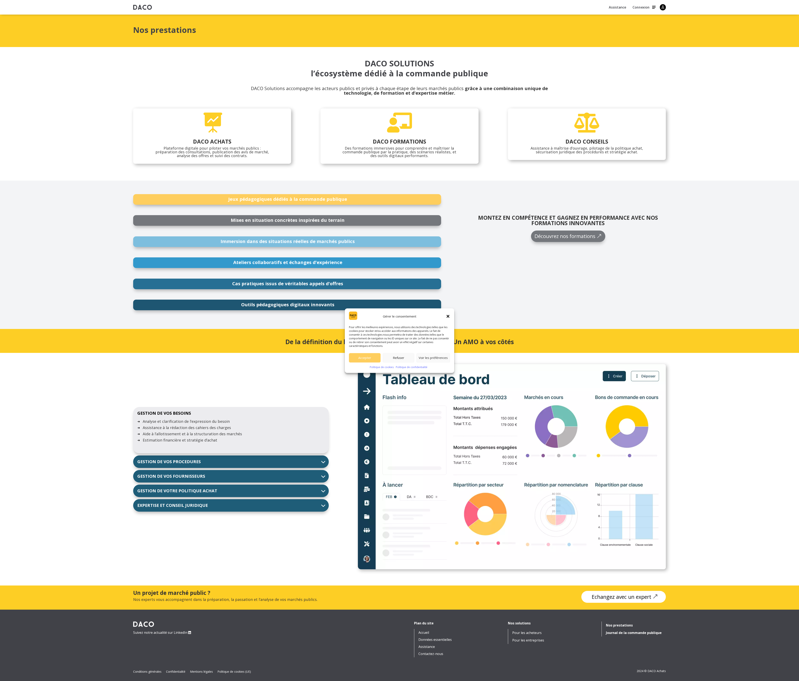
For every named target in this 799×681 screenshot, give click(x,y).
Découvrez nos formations (565, 236)
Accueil (423, 633)
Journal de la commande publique (634, 633)
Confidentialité (175, 672)
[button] (448, 316)
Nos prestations (619, 625)
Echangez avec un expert (621, 596)
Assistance (617, 8)
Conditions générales (147, 672)
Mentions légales (201, 672)
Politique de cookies (382, 367)
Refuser (398, 358)
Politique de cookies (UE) (234, 672)
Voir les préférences (433, 358)
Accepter (364, 358)
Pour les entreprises (528, 640)
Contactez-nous (430, 654)
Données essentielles (435, 640)
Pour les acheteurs (527, 633)
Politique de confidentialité (411, 367)
